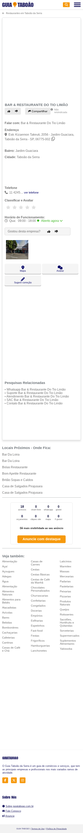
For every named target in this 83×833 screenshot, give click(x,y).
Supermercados (69, 635)
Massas (64, 571)
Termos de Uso (38, 829)
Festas (35, 635)
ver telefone (31, 192)
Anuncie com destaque (42, 539)
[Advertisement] (41, 59)
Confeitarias (38, 600)
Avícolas (7, 612)
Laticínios (65, 561)
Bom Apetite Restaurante (19, 473)
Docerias (36, 610)
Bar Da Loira (10, 454)
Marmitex (65, 566)
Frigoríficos (38, 640)
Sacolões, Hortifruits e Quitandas (67, 622)
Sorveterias (67, 630)
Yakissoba (66, 648)
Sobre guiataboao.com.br (20, 806)
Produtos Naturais (65, 603)
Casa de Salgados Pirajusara (22, 486)
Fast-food (37, 630)
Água (5, 581)
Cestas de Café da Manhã (40, 581)
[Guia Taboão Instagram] (24, 780)
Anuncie (9, 816)
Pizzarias (65, 596)
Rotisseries (66, 614)
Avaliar (60, 271)
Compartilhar (39, 111)
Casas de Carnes (36, 563)
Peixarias (65, 591)
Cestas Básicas (40, 574)
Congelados (38, 605)
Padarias (65, 581)
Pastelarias (66, 586)
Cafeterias (8, 637)
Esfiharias (37, 620)
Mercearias (67, 576)
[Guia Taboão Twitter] (15, 780)
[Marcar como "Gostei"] (9, 111)
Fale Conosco (13, 811)
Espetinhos (37, 625)
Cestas (35, 569)
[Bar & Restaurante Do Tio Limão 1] (17, 258)
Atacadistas (9, 607)
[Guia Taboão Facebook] (6, 780)
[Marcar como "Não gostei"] (17, 111)
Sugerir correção (23, 282)
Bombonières (10, 627)
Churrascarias (39, 595)
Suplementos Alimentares (68, 642)
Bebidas (7, 622)
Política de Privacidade (56, 829)
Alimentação (9, 561)
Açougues (8, 571)
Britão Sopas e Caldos (17, 480)
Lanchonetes (39, 650)
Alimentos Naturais (8, 593)
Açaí (5, 566)
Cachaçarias (9, 632)
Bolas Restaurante (15, 467)
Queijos (64, 609)
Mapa (23, 271)
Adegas (6, 576)
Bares (5, 617)
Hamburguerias (40, 645)
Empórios (36, 615)
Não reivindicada (60, 111)
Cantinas (7, 642)
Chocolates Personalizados (40, 589)
